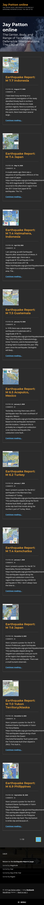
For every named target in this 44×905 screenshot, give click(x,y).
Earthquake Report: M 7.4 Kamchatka (20, 549)
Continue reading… (14, 120)
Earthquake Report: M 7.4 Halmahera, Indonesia (20, 233)
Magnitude (14, 865)
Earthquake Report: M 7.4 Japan (20, 155)
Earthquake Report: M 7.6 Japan (20, 625)
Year (11, 869)
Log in (5, 854)
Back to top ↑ (23, 892)
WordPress (7, 892)
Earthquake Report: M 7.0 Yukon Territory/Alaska (20, 704)
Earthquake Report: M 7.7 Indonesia (20, 78)
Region (12, 877)
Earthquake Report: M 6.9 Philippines (20, 784)
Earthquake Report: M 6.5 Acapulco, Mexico (20, 392)
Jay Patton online (14, 890)
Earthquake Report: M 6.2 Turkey (20, 473)
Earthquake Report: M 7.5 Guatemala (20, 311)
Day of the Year (15, 873)
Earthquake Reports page (24, 862)
